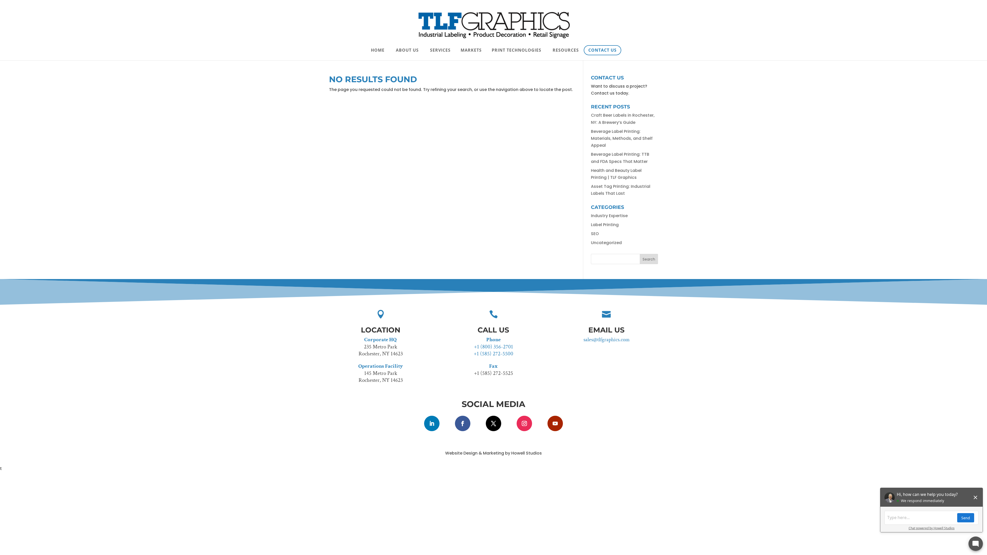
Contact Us (602, 50)
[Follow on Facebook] (462, 423)
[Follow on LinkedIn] (432, 423)
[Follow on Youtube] (555, 423)
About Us (407, 50)
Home (378, 50)
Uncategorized (606, 243)
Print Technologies (516, 50)
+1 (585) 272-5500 (493, 353)
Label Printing (605, 225)
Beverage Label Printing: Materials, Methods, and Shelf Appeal (622, 138)
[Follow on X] (493, 423)
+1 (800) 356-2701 (493, 346)
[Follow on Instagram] (524, 423)
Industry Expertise (609, 216)
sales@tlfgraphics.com (606, 339)
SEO (595, 234)
